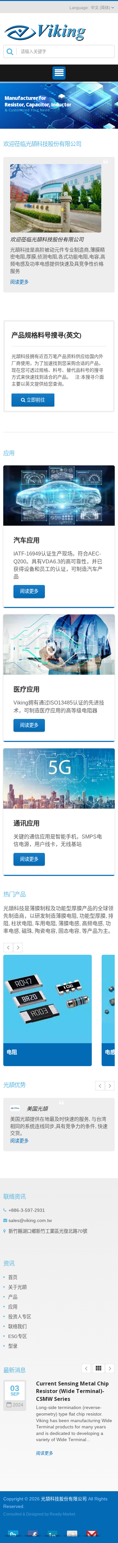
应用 (12, 1306)
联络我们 (17, 1326)
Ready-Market (62, 1514)
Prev (8, 947)
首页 (12, 1277)
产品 (12, 1297)
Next (18, 947)
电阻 (12, 1052)
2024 (18, 1404)
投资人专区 (19, 1316)
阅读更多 (19, 282)
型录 (12, 1346)
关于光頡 (17, 1287)
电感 (110, 1052)
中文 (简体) (100, 8)
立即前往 (35, 400)
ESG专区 (17, 1336)
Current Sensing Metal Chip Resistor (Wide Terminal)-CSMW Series (72, 1391)
